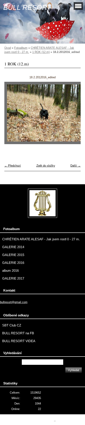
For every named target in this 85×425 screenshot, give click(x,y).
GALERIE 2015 (13, 255)
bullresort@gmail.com (13, 302)
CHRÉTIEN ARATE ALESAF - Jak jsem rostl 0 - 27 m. (41, 239)
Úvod (7, 47)
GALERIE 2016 (13, 263)
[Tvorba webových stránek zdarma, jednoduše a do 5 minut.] (55, 421)
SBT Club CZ (11, 325)
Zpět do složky (45, 165)
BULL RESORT (27, 7)
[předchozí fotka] (11, 115)
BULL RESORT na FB (18, 333)
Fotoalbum (20, 47)
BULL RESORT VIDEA (18, 341)
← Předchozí (12, 165)
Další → (75, 165)
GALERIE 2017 (13, 278)
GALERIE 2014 (13, 247)
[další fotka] (73, 115)
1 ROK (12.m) (41, 52)
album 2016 (10, 270)
